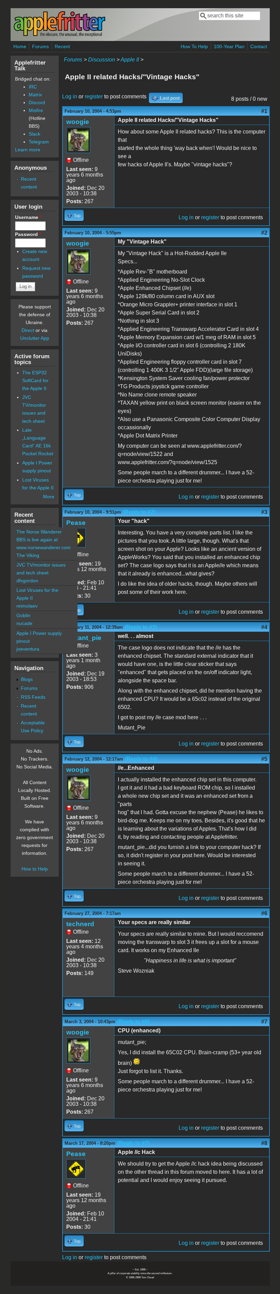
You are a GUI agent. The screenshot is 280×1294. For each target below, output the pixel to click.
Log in (69, 96)
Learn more (27, 149)
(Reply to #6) (133, 1022)
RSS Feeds (33, 697)
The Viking (27, 555)
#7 (264, 1022)
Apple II (130, 59)
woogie (77, 121)
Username (28, 217)
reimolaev (27, 606)
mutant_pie (83, 637)
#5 (264, 759)
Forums (40, 46)
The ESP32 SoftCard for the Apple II (35, 380)
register (94, 96)
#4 (264, 627)
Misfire (36, 110)
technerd (80, 924)
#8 (264, 1143)
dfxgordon (27, 580)
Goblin (23, 615)
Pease (76, 522)
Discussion (101, 59)
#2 (264, 233)
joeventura (27, 649)
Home (19, 46)
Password (28, 234)
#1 (264, 111)
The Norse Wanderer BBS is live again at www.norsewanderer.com (43, 539)
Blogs (27, 679)
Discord (37, 102)
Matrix (35, 94)
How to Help (35, 869)
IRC (33, 86)
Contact (258, 46)
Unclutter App (34, 338)
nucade (24, 623)
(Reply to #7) (133, 1143)
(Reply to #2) (139, 512)
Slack (34, 134)
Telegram (39, 141)
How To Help (194, 46)
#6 (264, 913)
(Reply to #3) (141, 627)
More (48, 496)
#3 (264, 512)
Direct (28, 330)
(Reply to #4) (141, 759)
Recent (62, 46)
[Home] (59, 35)
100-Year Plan (229, 46)
